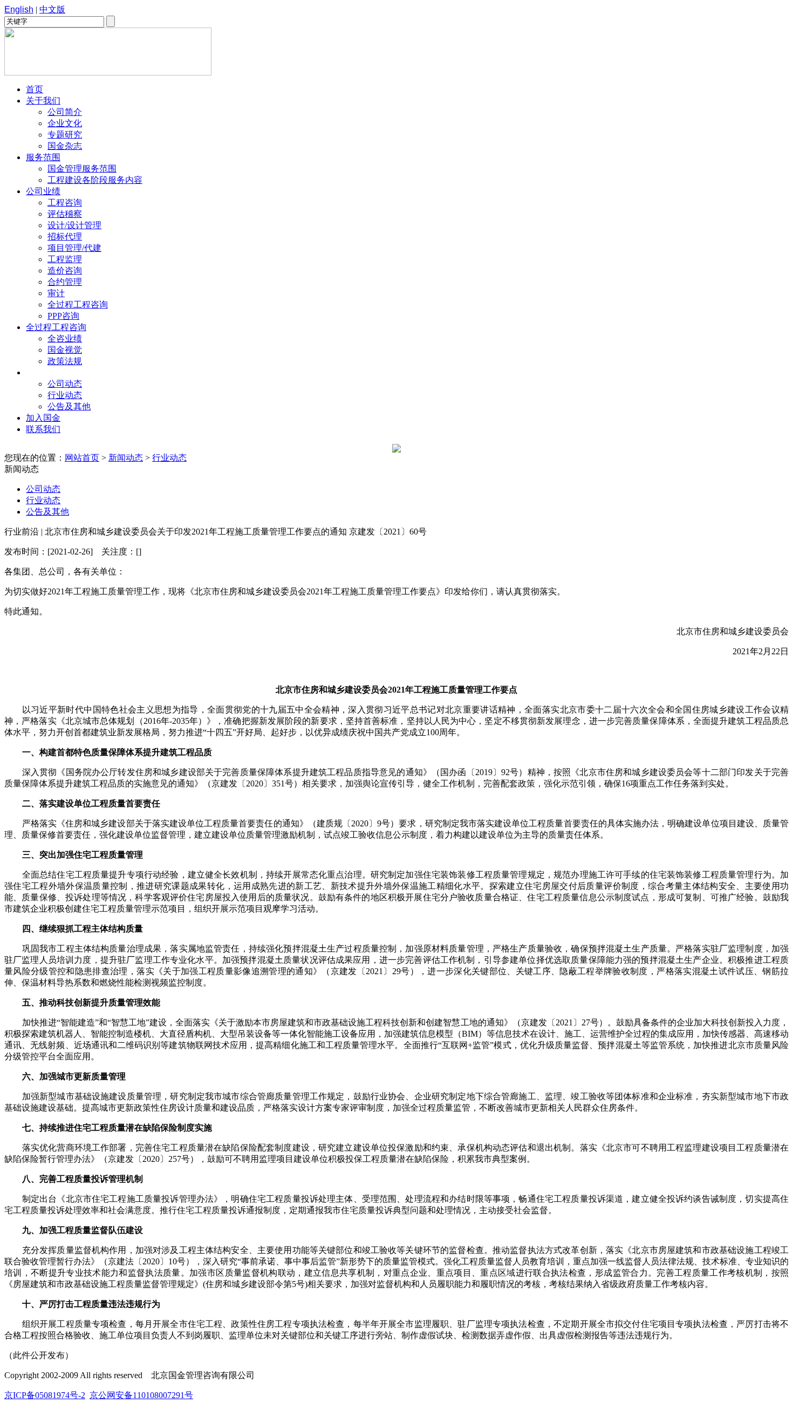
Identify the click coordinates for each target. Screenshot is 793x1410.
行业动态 (64, 395)
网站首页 (82, 457)
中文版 (52, 9)
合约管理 (64, 281)
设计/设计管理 (74, 225)
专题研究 (64, 134)
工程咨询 (64, 202)
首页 (34, 89)
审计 (56, 293)
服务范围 (43, 157)
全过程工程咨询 (77, 304)
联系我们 (43, 429)
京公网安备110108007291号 (141, 1395)
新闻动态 (43, 372)
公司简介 (64, 112)
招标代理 (64, 236)
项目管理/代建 (74, 247)
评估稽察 (64, 213)
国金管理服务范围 (82, 168)
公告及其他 (69, 406)
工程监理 (64, 259)
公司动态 (64, 383)
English (18, 9)
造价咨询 (64, 270)
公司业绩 (43, 191)
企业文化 (64, 123)
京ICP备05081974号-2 (44, 1395)
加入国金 (43, 417)
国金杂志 (64, 145)
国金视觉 (64, 349)
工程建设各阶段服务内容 (94, 179)
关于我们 (43, 100)
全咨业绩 (64, 338)
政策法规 (64, 361)
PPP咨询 (63, 315)
